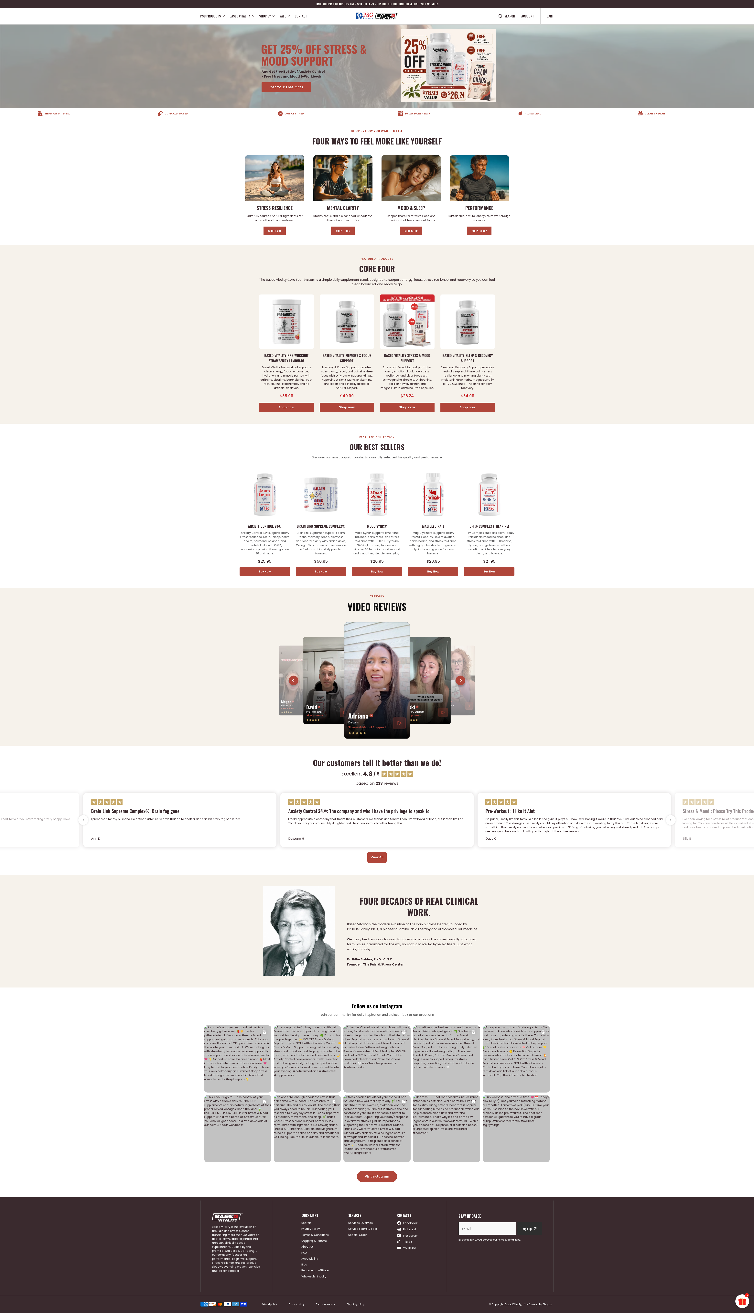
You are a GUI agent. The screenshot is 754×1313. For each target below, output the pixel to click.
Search (509, 16)
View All (377, 857)
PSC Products (210, 16)
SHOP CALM (274, 231)
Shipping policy (355, 1304)
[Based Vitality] (377, 16)
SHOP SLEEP (411, 231)
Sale (282, 16)
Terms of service (325, 1304)
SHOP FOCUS (343, 231)
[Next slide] (460, 680)
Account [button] (527, 16)
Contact (301, 16)
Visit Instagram (377, 1176)
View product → (289, 708)
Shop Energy (479, 231)
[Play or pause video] (399, 723)
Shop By (265, 16)
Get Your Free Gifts (286, 87)
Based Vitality (240, 16)
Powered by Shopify (540, 1304)
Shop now (286, 407)
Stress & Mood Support (367, 727)
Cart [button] (550, 16)
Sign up (527, 1228)
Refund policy (269, 1304)
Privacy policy (296, 1304)
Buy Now (265, 571)
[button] (83, 820)
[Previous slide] (293, 680)
